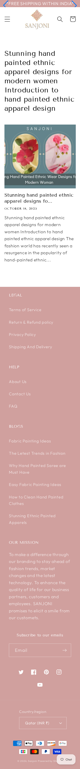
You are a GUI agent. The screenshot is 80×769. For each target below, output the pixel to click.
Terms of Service (25, 309)
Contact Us (20, 393)
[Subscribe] (64, 650)
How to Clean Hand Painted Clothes (36, 500)
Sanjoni (32, 761)
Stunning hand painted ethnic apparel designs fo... (39, 198)
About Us (18, 381)
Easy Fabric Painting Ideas (35, 484)
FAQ (13, 406)
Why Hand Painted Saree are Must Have (37, 469)
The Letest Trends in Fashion (37, 453)
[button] (6, 5)
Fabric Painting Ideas (30, 441)
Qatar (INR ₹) (37, 723)
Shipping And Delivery (30, 346)
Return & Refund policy (31, 322)
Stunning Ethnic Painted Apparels (32, 519)
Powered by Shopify (50, 761)
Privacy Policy (22, 334)
